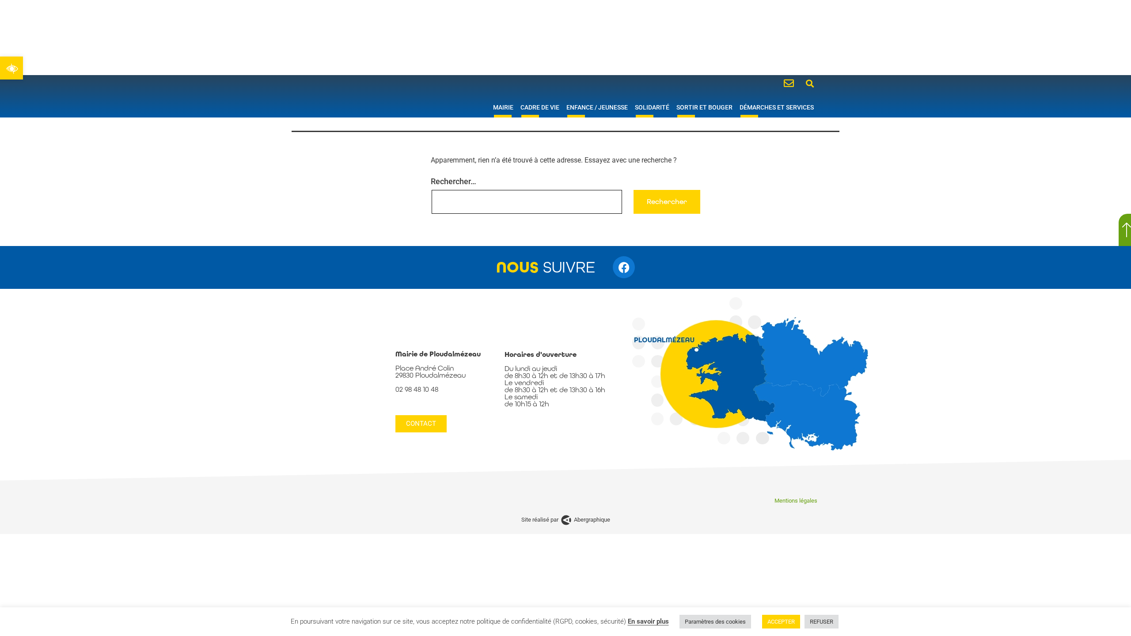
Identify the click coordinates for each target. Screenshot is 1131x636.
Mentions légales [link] (795, 500)
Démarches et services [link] (777, 107)
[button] (810, 83)
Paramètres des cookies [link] (715, 621)
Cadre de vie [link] (539, 107)
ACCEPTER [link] (781, 621)
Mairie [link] (503, 107)
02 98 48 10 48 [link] (416, 389)
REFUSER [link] (821, 621)
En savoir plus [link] (648, 621)
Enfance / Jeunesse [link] (597, 107)
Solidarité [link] (652, 107)
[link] (11, 68)
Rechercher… (453, 181)
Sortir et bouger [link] (704, 107)
